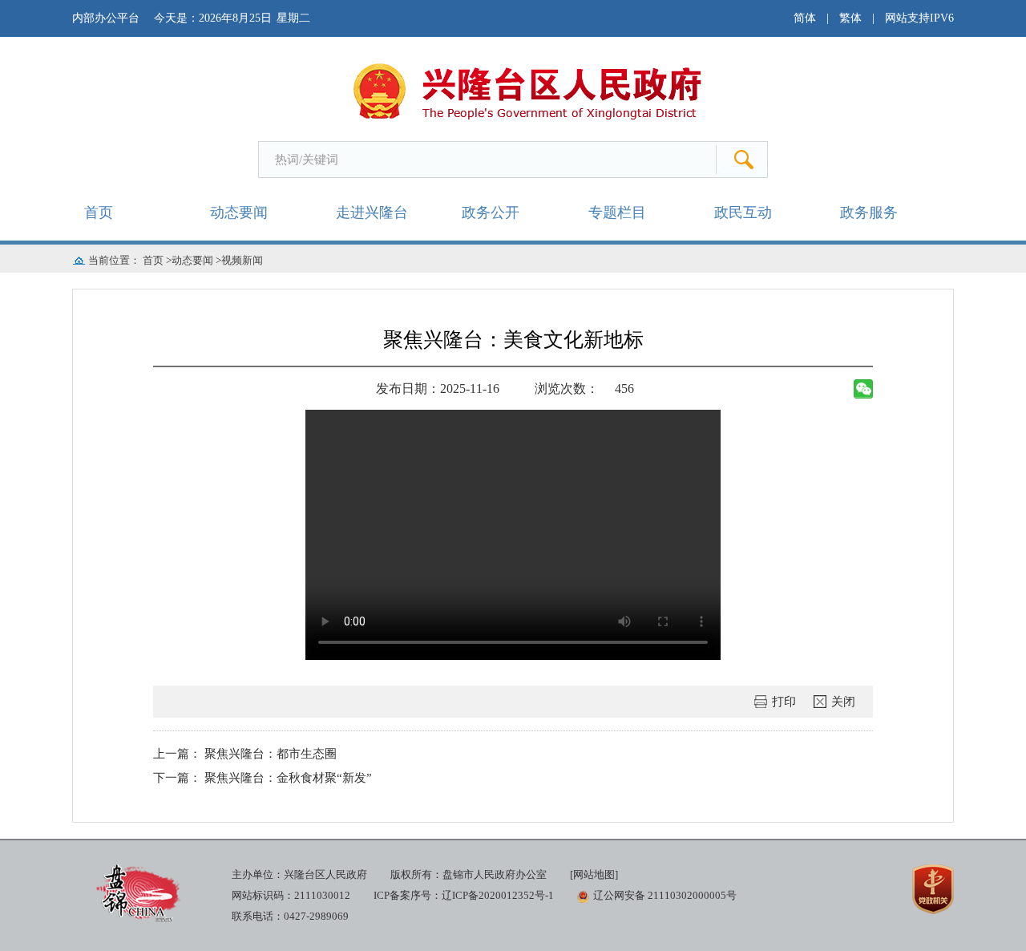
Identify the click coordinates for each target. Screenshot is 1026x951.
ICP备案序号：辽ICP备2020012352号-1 (464, 895)
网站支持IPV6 (919, 18)
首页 (98, 212)
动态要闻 (239, 212)
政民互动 (743, 212)
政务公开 (490, 212)
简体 (805, 18)
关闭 (843, 701)
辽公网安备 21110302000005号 (665, 895)
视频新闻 (242, 260)
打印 (784, 701)
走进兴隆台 (372, 212)
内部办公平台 (105, 18)
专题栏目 (617, 212)
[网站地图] (594, 874)
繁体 (850, 18)
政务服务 (869, 212)
